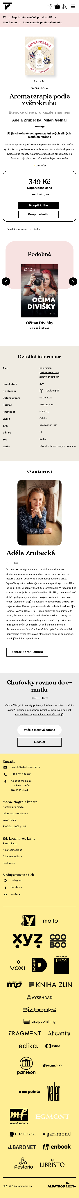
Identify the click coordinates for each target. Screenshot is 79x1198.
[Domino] (39, 965)
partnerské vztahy (49, 372)
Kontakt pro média (13, 807)
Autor (37, 229)
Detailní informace (16, 229)
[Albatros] (28, 920)
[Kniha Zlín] (50, 985)
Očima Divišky (39, 323)
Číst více (41, 165)
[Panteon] (26, 1066)
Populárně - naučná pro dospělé (32, 17)
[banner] (8, 6)
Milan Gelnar (55, 120)
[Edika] (28, 1046)
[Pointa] (29, 1092)
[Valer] (54, 1092)
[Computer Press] (62, 965)
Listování (39, 81)
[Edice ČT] (53, 1046)
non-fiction (46, 368)
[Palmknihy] (52, 1066)
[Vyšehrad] (39, 998)
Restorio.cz (9, 863)
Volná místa (9, 820)
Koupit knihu (38, 205)
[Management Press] (14, 985)
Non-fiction (10, 22)
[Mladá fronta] (19, 1116)
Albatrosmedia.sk (12, 856)
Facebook (16, 887)
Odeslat (39, 742)
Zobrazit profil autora (27, 652)
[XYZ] (27, 941)
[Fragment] (24, 1033)
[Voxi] (17, 965)
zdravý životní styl (49, 377)
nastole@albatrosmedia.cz (25, 767)
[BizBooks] (39, 1010)
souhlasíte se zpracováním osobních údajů (39, 715)
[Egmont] (52, 1116)
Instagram (16, 880)
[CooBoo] (58, 941)
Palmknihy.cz (10, 844)
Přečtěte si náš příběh (15, 827)
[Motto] (51, 920)
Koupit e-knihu (38, 214)
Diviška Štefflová (39, 328)
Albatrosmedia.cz (12, 850)
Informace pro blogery (15, 814)
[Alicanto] (59, 1033)
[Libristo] (52, 1163)
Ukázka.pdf (52, 391)
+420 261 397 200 (21, 774)
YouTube (15, 894)
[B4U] (39, 1021)
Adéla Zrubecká (26, 120)
